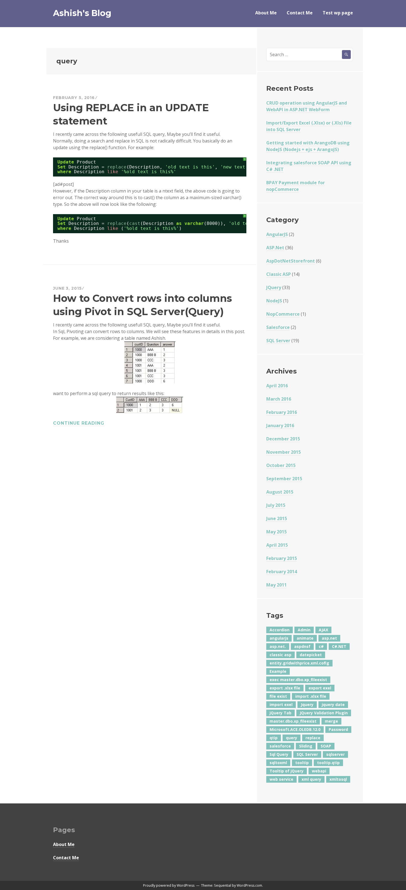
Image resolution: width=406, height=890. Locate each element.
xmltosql (338, 779)
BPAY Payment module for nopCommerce (295, 186)
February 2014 (281, 572)
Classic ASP (278, 274)
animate (305, 638)
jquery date (333, 704)
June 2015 (276, 518)
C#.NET (339, 646)
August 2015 (279, 492)
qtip (274, 737)
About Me (266, 13)
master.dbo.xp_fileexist (293, 721)
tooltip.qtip (328, 762)
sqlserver (335, 754)
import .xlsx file (310, 696)
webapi (319, 771)
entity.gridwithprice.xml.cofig (299, 663)
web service (281, 779)
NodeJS (274, 301)
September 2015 (284, 479)
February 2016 (281, 412)
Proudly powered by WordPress (168, 885)
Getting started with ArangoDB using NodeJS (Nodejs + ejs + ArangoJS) (308, 146)
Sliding (305, 746)
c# (321, 646)
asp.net (329, 638)
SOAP (326, 746)
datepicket (311, 654)
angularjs (279, 638)
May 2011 (276, 585)
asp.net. (278, 646)
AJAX (323, 629)
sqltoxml (278, 762)
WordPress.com (249, 885)
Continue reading (78, 423)
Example (278, 671)
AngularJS (277, 234)
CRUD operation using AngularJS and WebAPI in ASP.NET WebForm (306, 106)
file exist (278, 696)
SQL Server (278, 341)
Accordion (279, 629)
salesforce (280, 746)
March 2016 (278, 399)
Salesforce (278, 327)
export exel (320, 688)
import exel (281, 704)
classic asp (280, 654)
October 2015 (281, 465)
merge (331, 721)
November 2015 (283, 452)
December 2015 (283, 439)
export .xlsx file (285, 688)
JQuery (273, 287)
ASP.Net (275, 248)
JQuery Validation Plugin (324, 712)
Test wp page (338, 13)
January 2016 (280, 425)
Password (338, 729)
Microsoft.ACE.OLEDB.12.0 (295, 729)
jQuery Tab (280, 712)
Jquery (307, 704)
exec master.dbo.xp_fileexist (298, 679)
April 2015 (277, 545)
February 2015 (281, 558)
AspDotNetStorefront (290, 261)
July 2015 (275, 505)
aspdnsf (302, 646)
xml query (311, 779)
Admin (304, 629)
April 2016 (277, 386)
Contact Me (300, 13)
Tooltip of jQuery (287, 771)
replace (312, 737)
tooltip (302, 762)
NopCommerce (283, 314)
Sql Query (279, 754)
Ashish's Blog (82, 13)
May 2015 (276, 532)
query (291, 737)
